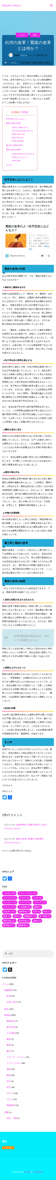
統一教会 (45, 916)
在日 (36, 912)
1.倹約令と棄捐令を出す (19, 127)
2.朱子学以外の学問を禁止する (22, 131)
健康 (37, 907)
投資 (6, 916)
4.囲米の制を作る (17, 138)
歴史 (35, 35)
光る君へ (9, 912)
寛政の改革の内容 (13, 123)
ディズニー (9, 902)
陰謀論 (8, 925)
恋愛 (6, 1112)
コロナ (37, 898)
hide (25, 112)
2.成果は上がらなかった (19, 157)
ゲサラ (24, 898)
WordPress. (38, 1172)
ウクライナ (9, 898)
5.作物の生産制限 (17, 141)
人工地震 (24, 907)
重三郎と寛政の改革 (14, 145)
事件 (9, 1051)
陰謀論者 (23, 925)
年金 (46, 912)
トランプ (25, 902)
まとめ (8, 165)
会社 (9, 1081)
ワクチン (9, 907)
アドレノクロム (27, 893)
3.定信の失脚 (15, 161)
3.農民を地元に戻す (18, 134)
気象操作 (30, 916)
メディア (40, 902)
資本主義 (24, 921)
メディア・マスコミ (16, 1057)
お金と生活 (12, 1002)
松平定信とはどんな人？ (16, 119)
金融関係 (8, 990)
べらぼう (9, 893)
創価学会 (24, 912)
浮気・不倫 (12, 1118)
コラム (22, 35)
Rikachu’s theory (11, 5)
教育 (17, 916)
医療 (9, 1075)
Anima (27, 1172)
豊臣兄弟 (9, 921)
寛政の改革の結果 (13, 150)
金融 (37, 921)
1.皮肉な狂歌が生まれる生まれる (22, 154)
